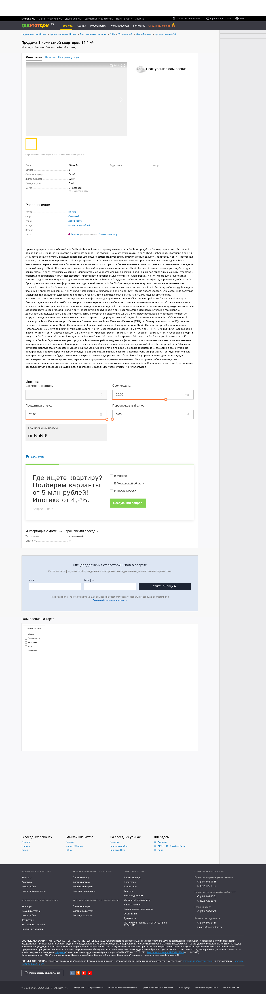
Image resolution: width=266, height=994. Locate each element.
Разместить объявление (44, 972)
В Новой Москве (125, 491)
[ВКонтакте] (72, 973)
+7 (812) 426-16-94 (206, 886)
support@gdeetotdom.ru (209, 927)
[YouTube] (84, 973)
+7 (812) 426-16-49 (206, 900)
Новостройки (98, 25)
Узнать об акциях (164, 586)
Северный (73, 216)
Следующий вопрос (127, 503)
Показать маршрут (108, 234)
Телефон (89, 580)
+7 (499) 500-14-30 (206, 911)
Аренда (81, 25)
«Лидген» (60, 952)
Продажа (66, 25)
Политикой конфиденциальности (110, 600)
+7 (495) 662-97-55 (206, 881)
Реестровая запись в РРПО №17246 (165, 952)
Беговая (75, 234)
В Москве (120, 475)
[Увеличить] (123, 65)
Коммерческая (120, 25)
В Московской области (129, 483)
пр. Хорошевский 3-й (79, 225)
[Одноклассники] (78, 973)
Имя (31, 580)
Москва (72, 212)
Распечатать (36, 456)
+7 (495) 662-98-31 (206, 896)
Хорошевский (75, 221)
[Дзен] (90, 973)
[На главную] (39, 25)
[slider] (165, 399)
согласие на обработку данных (199, 961)
